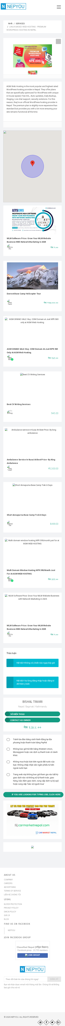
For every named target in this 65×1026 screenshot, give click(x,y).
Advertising (10, 887)
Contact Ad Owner (20, 720)
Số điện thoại (17, 714)
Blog (6, 919)
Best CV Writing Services (18, 404)
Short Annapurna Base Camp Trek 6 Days (26, 515)
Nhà (10, 23)
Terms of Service (12, 891)
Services (20, 23)
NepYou (11, 930)
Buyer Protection (13, 904)
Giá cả (7, 915)
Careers (8, 883)
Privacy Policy (11, 908)
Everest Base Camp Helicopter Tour (24, 293)
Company (8, 880)
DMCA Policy (10, 912)
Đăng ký (54, 979)
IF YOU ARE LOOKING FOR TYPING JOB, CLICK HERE (36, 794)
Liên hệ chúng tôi (12, 895)
